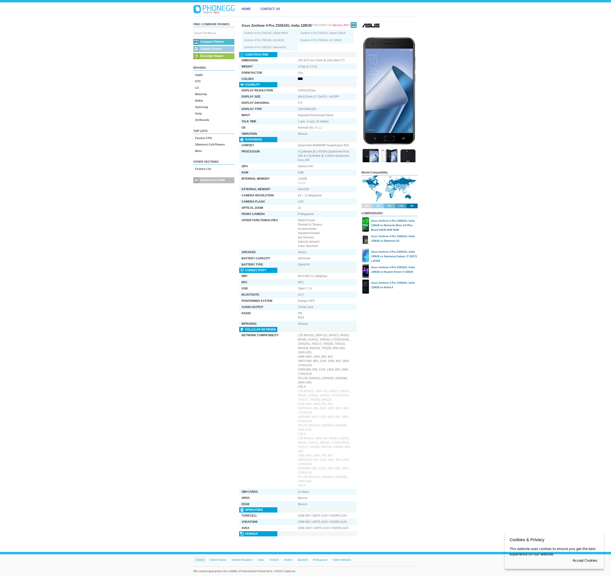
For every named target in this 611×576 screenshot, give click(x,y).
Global (200, 559)
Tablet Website (342, 559)
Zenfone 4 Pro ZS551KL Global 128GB (322, 32)
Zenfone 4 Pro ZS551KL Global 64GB (266, 32)
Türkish (274, 559)
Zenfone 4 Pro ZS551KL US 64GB (264, 40)
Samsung (201, 107)
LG (197, 87)
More (198, 151)
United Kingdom (242, 559)
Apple (199, 75)
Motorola (201, 94)
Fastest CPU (203, 138)
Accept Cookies (585, 560)
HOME (246, 9)
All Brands (202, 120)
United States (218, 559)
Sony (198, 113)
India (261, 559)
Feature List (203, 169)
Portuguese (320, 559)
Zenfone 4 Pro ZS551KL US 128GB (321, 40)
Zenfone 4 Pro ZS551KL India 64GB (265, 47)
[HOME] (213, 9)
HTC (198, 81)
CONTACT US (270, 9)
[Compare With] (354, 25)
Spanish (302, 559)
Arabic (288, 559)
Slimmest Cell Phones (210, 144)
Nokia (199, 100)
